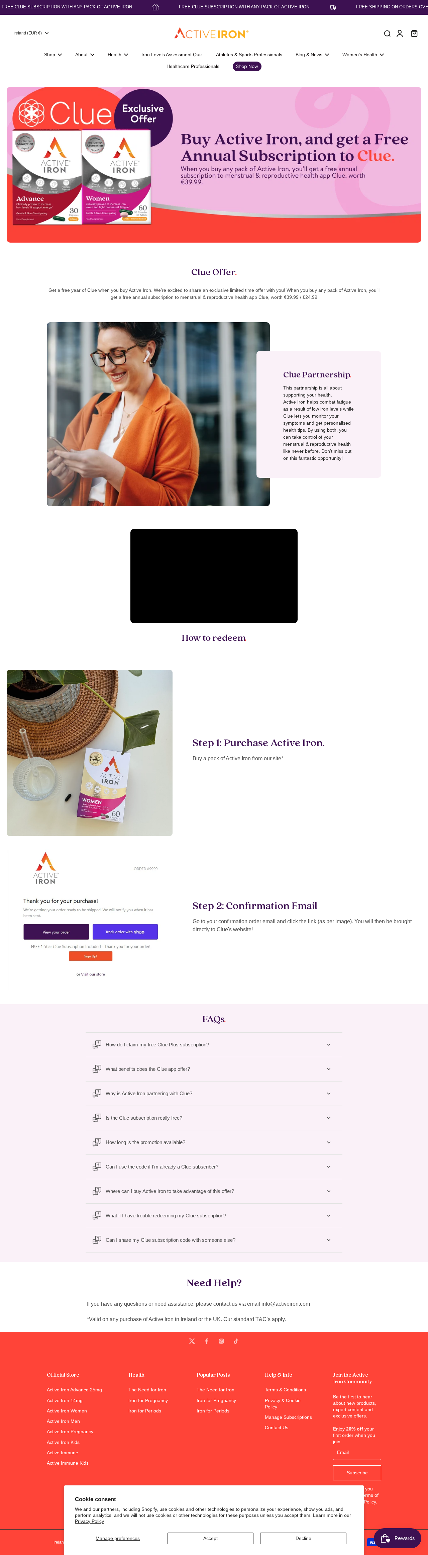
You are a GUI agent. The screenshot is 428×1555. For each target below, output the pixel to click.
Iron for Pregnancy (148, 1400)
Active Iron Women (67, 1410)
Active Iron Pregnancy (70, 1431)
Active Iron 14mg (65, 1400)
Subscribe (357, 1472)
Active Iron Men (63, 1421)
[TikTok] (236, 1341)
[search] (387, 33)
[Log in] (399, 33)
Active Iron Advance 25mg (74, 1389)
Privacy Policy (89, 1521)
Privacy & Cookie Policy (283, 1403)
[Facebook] (206, 1341)
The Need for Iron (147, 1389)
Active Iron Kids (63, 1442)
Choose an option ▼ (22, 84)
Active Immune (62, 1452)
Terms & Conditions (285, 1389)
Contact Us (276, 1427)
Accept (210, 1538)
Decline (303, 1538)
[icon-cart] (414, 33)
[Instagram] (221, 1341)
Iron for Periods (144, 1410)
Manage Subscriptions (288, 1417)
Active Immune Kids (68, 1463)
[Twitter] (192, 1341)
